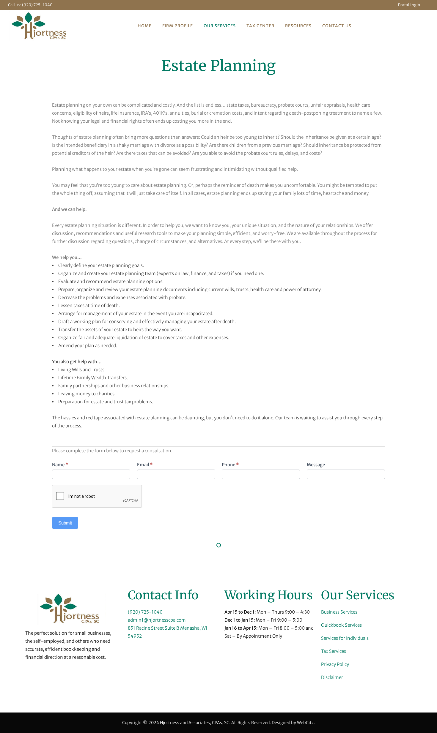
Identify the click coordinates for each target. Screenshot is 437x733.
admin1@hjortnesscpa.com (157, 620)
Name (60, 464)
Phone (230, 464)
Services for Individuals (345, 638)
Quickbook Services (341, 625)
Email (145, 464)
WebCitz (305, 722)
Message (316, 464)
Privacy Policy (335, 664)
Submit (65, 522)
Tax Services (333, 651)
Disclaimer (332, 677)
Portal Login (409, 4)
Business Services (339, 612)
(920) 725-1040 (37, 4)
